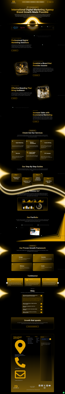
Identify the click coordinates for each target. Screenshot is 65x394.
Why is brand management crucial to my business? (29, 306)
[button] (11, 27)
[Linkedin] (40, 386)
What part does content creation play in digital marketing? (30, 309)
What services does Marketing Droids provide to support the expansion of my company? (30, 295)
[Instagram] (45, 388)
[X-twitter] (45, 386)
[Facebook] (42, 386)
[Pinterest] (47, 386)
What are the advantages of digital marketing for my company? (30, 303)
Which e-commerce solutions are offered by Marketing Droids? (29, 312)
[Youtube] (50, 386)
